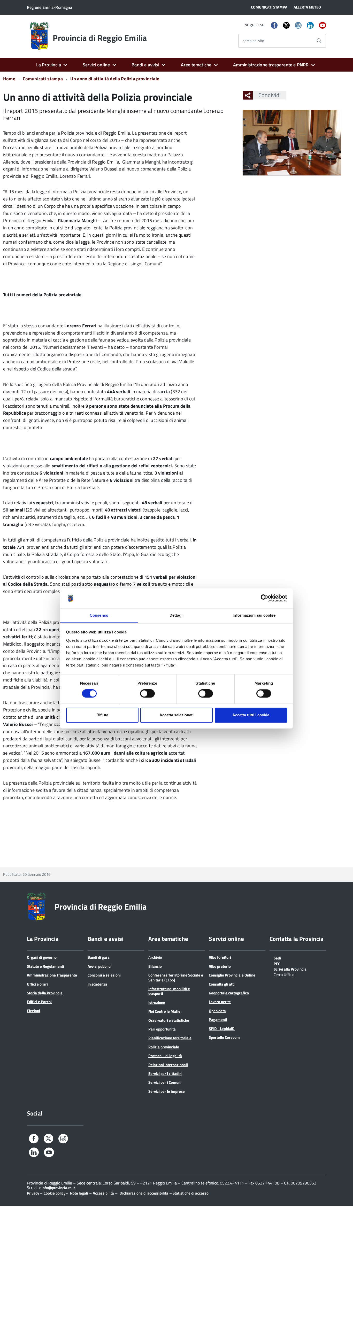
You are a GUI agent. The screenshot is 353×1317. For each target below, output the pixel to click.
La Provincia (48, 64)
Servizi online (96, 64)
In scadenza (97, 984)
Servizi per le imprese (166, 1091)
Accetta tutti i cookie (250, 715)
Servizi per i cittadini (165, 1073)
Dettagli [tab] (177, 615)
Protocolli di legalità (165, 1056)
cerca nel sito (253, 40)
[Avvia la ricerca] (319, 40)
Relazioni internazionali (168, 1065)
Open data (217, 1011)
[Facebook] (274, 25)
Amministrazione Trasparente (52, 975)
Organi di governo (42, 957)
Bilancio (155, 966)
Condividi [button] (269, 95)
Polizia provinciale (163, 1047)
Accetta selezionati (176, 715)
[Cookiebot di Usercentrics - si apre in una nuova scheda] (264, 598)
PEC (277, 963)
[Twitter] (286, 25)
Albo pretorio (220, 966)
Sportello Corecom (224, 1037)
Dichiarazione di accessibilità (144, 1193)
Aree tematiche (196, 64)
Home (9, 78)
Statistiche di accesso (190, 1193)
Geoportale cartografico (229, 993)
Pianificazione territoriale (169, 1038)
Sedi (277, 957)
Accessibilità (103, 1193)
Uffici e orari (37, 984)
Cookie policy (54, 1193)
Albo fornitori (220, 957)
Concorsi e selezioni (104, 975)
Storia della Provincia (45, 993)
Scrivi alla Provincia (290, 968)
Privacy (33, 1193)
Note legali (79, 1193)
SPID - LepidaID (222, 1029)
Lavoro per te (220, 1002)
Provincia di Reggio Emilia (100, 38)
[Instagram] (298, 25)
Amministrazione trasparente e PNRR (271, 64)
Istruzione (156, 1002)
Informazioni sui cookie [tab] (254, 615)
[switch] (147, 694)
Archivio (155, 957)
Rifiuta (102, 715)
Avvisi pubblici (99, 966)
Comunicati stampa (43, 78)
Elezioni (33, 1011)
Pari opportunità (162, 1029)
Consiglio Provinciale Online (232, 975)
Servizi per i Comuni (164, 1082)
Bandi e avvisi (145, 64)
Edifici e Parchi (39, 1002)
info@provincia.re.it (58, 1188)
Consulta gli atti (222, 984)
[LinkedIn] (310, 25)
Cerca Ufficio (284, 974)
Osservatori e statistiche (168, 1020)
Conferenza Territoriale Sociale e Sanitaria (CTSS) (175, 977)
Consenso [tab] (99, 615)
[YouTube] (322, 25)
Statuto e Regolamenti (45, 966)
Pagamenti (218, 1019)
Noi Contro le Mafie (164, 1011)
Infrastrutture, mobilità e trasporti (169, 991)
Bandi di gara (99, 957)
